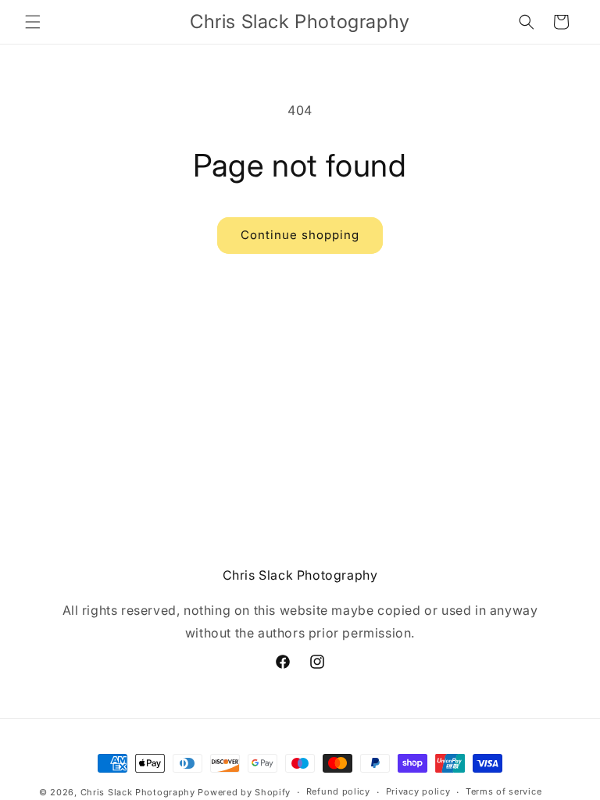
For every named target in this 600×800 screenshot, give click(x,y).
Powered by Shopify (244, 792)
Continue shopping (300, 234)
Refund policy (338, 791)
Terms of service (503, 791)
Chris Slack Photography (137, 792)
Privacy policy (418, 791)
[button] (33, 22)
